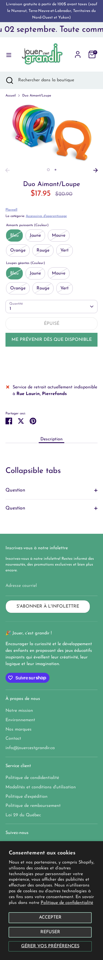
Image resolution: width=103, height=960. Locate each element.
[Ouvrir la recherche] (9, 80)
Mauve (58, 235)
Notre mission (19, 710)
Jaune (35, 235)
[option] (51, 133)
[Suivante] (96, 170)
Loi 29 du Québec (23, 815)
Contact (13, 738)
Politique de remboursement (33, 806)
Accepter (50, 917)
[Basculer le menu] (6, 55)
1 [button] (48, 169)
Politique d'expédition (26, 796)
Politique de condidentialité (32, 778)
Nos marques (18, 729)
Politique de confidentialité (67, 903)
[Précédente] (7, 170)
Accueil (10, 95)
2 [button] (55, 170)
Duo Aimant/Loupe (36, 95)
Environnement (20, 720)
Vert (64, 250)
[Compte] (77, 52)
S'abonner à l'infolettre (47, 606)
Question (15, 490)
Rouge (43, 250)
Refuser (50, 932)
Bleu (14, 235)
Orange (18, 250)
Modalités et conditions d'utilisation (40, 787)
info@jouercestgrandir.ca (30, 748)
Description (51, 439)
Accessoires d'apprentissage (46, 216)
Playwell (11, 209)
